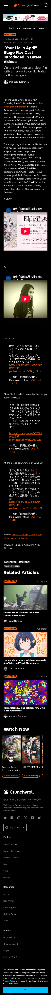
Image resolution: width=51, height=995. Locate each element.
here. (15, 984)
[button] (15, 827)
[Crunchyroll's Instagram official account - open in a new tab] (18, 817)
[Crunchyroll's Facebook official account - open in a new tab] (11, 817)
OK (25, 990)
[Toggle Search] (46, 6)
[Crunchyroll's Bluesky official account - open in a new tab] (39, 817)
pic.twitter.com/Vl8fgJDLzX (25, 371)
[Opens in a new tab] (25, 17)
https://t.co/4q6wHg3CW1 (24, 365)
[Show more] (6, 6)
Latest (41, 28)
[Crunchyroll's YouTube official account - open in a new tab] (5, 817)
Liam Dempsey (16, 669)
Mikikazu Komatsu (19, 82)
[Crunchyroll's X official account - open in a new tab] (25, 817)
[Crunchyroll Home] (18, 794)
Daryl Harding (15, 621)
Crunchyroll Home (12, 28)
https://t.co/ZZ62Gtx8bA (23, 502)
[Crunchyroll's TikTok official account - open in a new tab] (32, 817)
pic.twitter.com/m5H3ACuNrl (26, 508)
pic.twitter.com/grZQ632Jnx (25, 440)
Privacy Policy (9, 981)
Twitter (24, 538)
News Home (29, 28)
